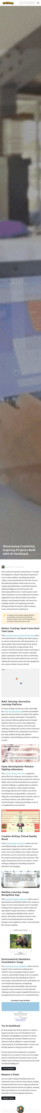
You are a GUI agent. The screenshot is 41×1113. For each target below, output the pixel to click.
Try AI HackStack (8, 1068)
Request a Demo (8, 1098)
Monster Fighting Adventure (15, 773)
